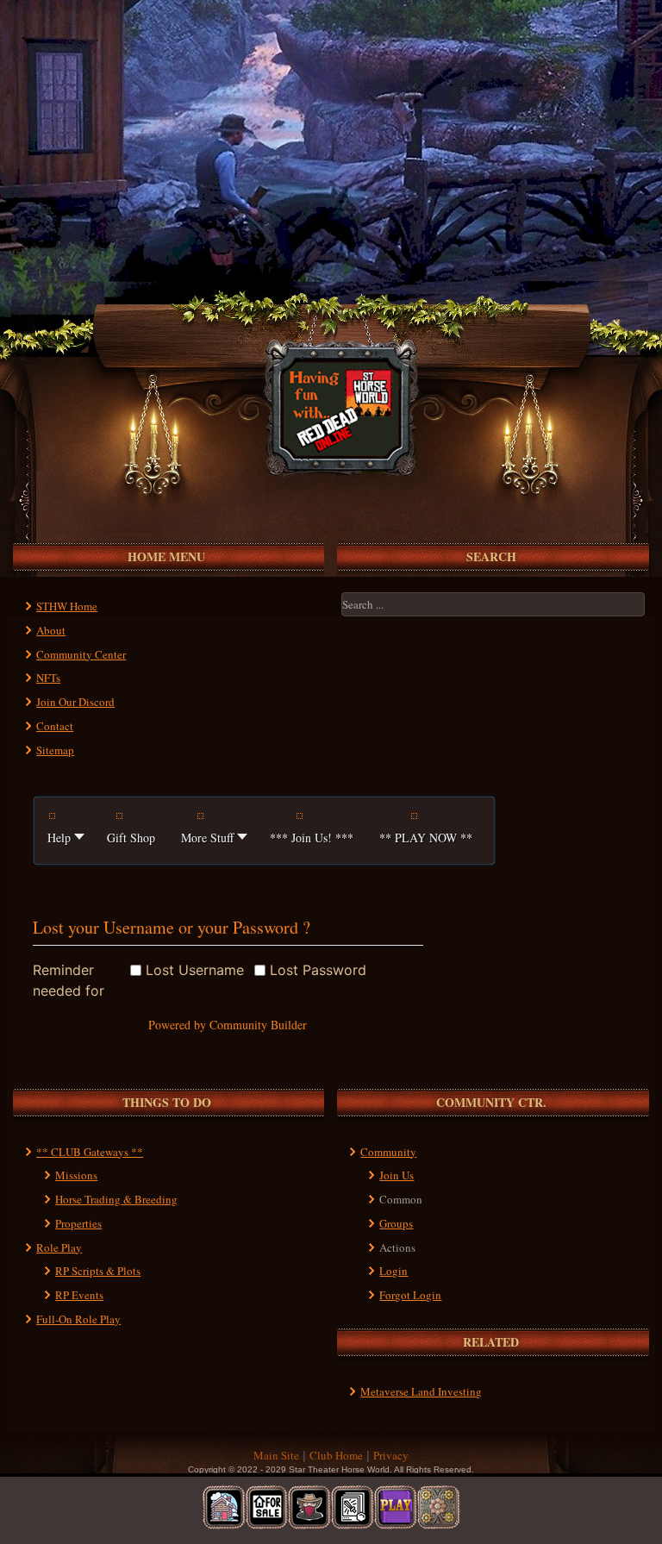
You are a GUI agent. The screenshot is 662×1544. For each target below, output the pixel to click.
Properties (78, 1223)
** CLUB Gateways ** (89, 1152)
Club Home (336, 1455)
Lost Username (195, 969)
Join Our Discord (75, 701)
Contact (54, 726)
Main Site (276, 1455)
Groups (396, 1223)
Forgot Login (410, 1295)
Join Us (396, 1175)
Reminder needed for (68, 980)
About (51, 630)
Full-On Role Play (78, 1319)
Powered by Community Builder (227, 1024)
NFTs (48, 677)
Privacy (391, 1455)
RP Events (79, 1295)
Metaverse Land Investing (421, 1391)
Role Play (59, 1247)
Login (393, 1270)
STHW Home (66, 606)
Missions (76, 1175)
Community (388, 1152)
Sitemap (55, 750)
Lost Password (318, 969)
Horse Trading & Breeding (116, 1199)
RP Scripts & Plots (98, 1270)
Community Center (81, 654)
